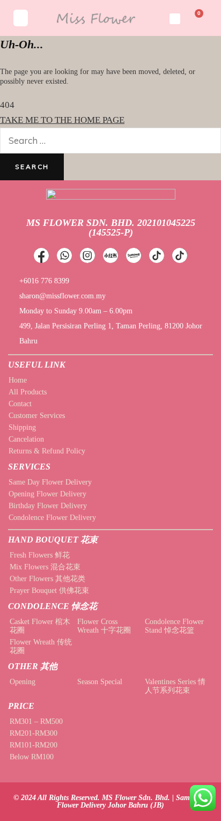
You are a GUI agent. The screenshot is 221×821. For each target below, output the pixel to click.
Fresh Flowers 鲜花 (40, 555)
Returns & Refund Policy (47, 451)
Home (18, 380)
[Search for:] (110, 141)
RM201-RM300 (33, 733)
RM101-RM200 (33, 745)
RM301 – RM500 (36, 721)
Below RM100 (32, 757)
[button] (20, 18)
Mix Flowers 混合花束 (45, 567)
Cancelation (26, 439)
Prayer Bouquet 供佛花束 (49, 591)
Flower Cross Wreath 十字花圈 (104, 626)
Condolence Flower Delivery (52, 518)
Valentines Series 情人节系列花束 (175, 686)
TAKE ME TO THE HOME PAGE (62, 120)
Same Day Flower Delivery (50, 482)
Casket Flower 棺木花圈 (40, 626)
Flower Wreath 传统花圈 (41, 646)
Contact (20, 404)
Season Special (99, 682)
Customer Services (37, 416)
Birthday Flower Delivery (48, 506)
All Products (28, 392)
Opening (22, 682)
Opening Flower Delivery (47, 494)
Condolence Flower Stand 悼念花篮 (174, 626)
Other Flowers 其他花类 (47, 579)
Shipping (22, 427)
